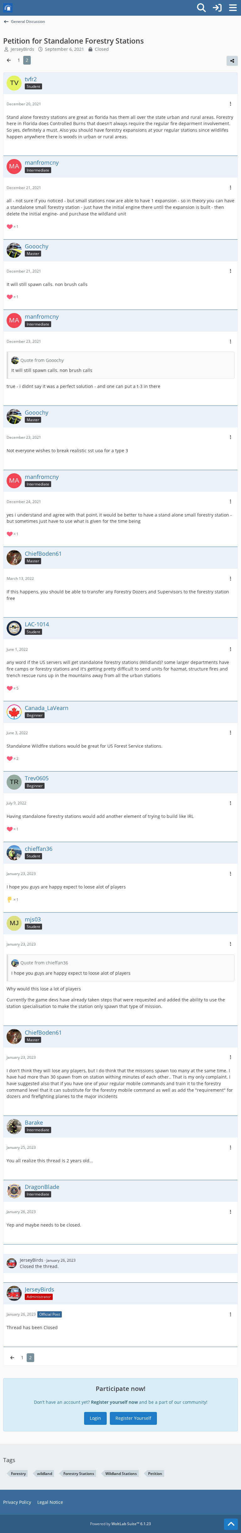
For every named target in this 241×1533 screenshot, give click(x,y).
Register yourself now (114, 1402)
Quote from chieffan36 (44, 963)
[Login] (217, 8)
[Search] (201, 8)
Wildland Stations (121, 1473)
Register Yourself (133, 1418)
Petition (155, 1473)
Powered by (120, 1523)
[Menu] (233, 8)
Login (95, 1418)
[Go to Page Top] (231, 1524)
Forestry (18, 1473)
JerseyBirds (31, 1260)
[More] (231, 104)
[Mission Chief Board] (8, 8)
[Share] (232, 61)
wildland (44, 1473)
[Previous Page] (8, 60)
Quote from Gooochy (42, 360)
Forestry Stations (78, 1473)
